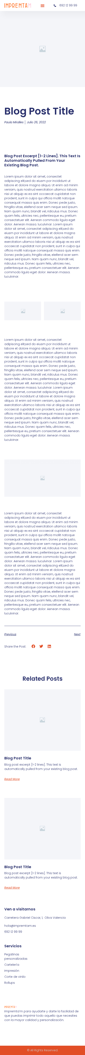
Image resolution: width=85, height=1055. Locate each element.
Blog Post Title (17, 758)
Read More (12, 779)
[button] (42, 5)
